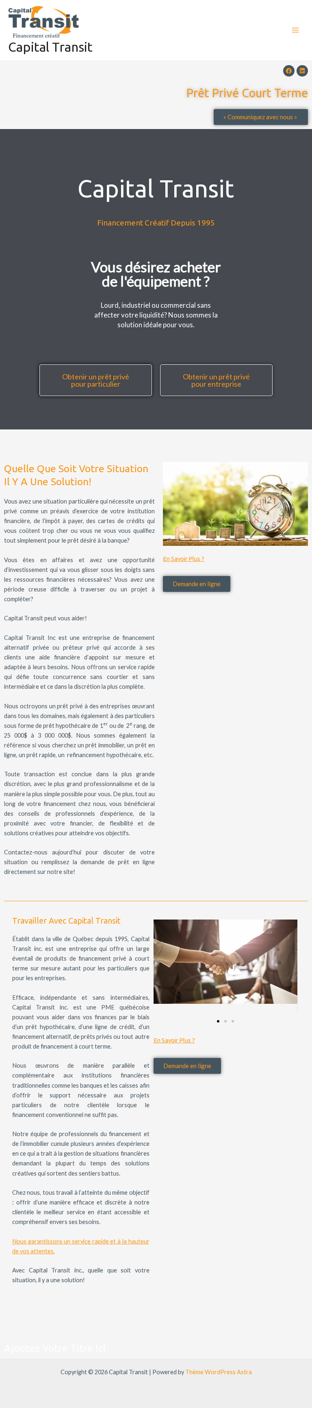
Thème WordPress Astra (218, 1372)
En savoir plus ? (183, 558)
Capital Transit (50, 46)
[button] (218, 1021)
